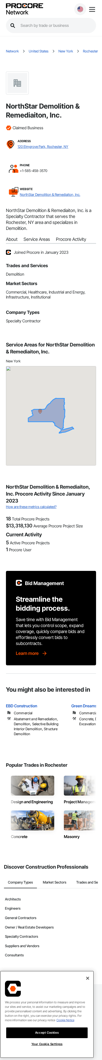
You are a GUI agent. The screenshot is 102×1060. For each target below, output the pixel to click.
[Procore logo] (24, 6)
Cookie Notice (65, 1020)
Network (17, 12)
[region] (47, 1014)
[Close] (87, 978)
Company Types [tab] (20, 882)
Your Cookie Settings (47, 1044)
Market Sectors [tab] (54, 882)
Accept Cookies (47, 1032)
